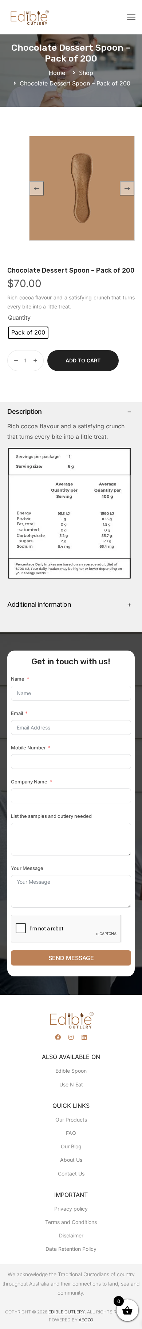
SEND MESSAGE (71, 958)
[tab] (69, 411)
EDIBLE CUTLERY (66, 1312)
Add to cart (83, 360)
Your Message (27, 868)
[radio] (28, 332)
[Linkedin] (84, 1037)
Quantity (19, 317)
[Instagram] (71, 1037)
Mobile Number (28, 747)
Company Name (29, 782)
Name (17, 679)
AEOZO (86, 1319)
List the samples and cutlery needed (51, 816)
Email (17, 713)
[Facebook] (58, 1037)
